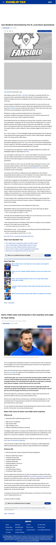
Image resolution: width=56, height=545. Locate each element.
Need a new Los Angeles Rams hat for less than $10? (20, 251)
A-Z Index (8, 532)
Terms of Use (9, 529)
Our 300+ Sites (41, 524)
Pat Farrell (6, 28)
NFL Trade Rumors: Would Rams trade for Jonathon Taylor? (22, 243)
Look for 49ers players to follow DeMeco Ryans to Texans (21, 245)
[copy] (12, 31)
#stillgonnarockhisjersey (25, 210)
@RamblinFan (8, 208)
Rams (48, 200)
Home (5, 302)
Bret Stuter (6, 323)
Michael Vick (36, 168)
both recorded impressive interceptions (39, 476)
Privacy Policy (41, 527)
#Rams (27, 224)
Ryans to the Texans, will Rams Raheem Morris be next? (21, 247)
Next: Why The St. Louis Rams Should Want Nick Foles (18, 236)
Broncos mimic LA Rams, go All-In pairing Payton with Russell (22, 249)
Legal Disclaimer (30, 529)
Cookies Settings (19, 532)
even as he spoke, (11, 372)
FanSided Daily (19, 527)
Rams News (11, 302)
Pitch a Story (29, 527)
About (7, 524)
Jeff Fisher (25, 95)
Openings (17, 524)
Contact (28, 524)
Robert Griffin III (11, 108)
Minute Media (9, 535)
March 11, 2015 (24, 212)
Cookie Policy (18, 529)
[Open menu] (3, 2)
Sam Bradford (8, 92)
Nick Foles (26, 151)
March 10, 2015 (26, 219)
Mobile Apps (9, 527)
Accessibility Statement (44, 529)
